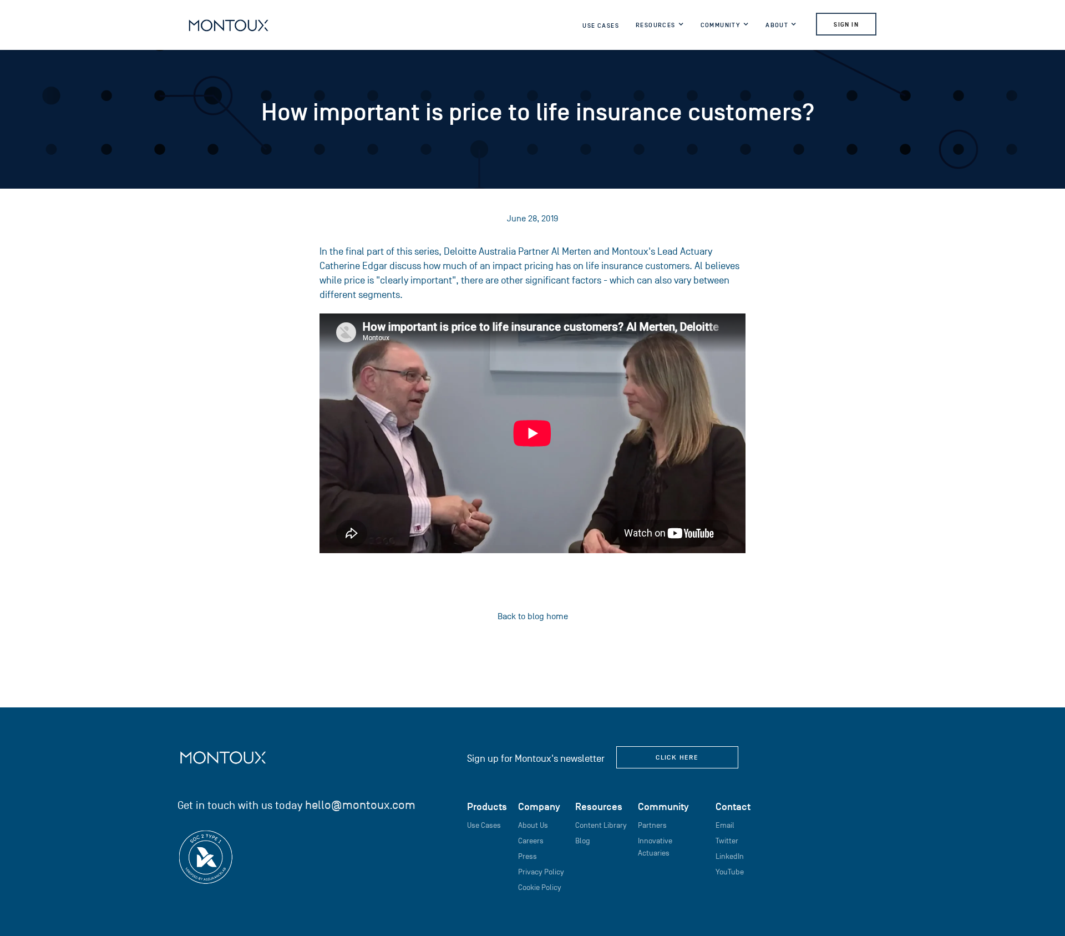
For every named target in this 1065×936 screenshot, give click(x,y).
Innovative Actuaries (655, 847)
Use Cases (600, 25)
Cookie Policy (539, 887)
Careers (531, 841)
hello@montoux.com (360, 805)
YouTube (730, 872)
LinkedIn (730, 856)
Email (725, 825)
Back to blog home (533, 616)
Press (527, 856)
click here (677, 757)
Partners (652, 825)
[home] (228, 25)
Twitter (727, 841)
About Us (533, 825)
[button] (660, 27)
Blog (582, 841)
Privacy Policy (541, 872)
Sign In (846, 24)
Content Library (601, 825)
